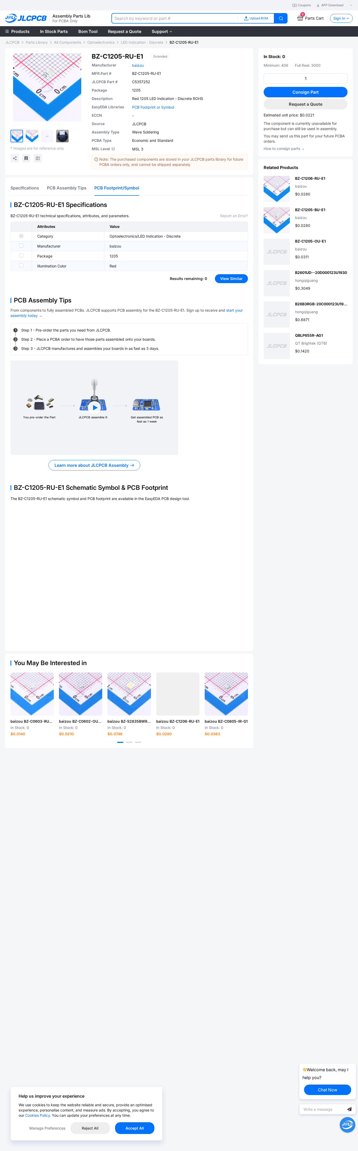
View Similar (231, 278)
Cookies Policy (37, 1115)
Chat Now (327, 1089)
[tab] (24, 188)
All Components (67, 42)
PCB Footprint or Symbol (153, 107)
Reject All (90, 1128)
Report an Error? (234, 216)
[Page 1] (120, 742)
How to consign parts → (284, 148)
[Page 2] (129, 742)
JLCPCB (12, 42)
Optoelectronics (101, 42)
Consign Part (305, 92)
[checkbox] (21, 236)
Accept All (135, 1128)
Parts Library (37, 42)
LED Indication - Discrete (142, 42)
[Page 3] (138, 742)
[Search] (281, 18)
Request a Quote (305, 104)
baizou (138, 65)
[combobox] (175, 18)
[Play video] (94, 407)
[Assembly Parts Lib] (26, 18)
